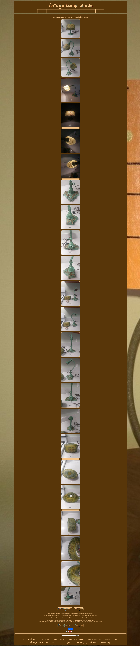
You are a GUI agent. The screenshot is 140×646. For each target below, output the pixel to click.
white (99, 643)
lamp (41, 642)
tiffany (103, 643)
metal (59, 643)
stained (54, 639)
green (21, 639)
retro (63, 643)
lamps (109, 643)
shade (93, 642)
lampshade (90, 639)
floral (70, 639)
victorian (54, 643)
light (68, 642)
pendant (107, 639)
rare (112, 639)
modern (47, 639)
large (67, 639)
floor (84, 643)
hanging (25, 639)
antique (31, 639)
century (82, 639)
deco (99, 639)
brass (95, 639)
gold (87, 643)
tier (103, 639)
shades (79, 642)
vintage (33, 642)
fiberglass (61, 639)
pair (116, 639)
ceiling (72, 643)
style (76, 639)
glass (48, 642)
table (41, 639)
